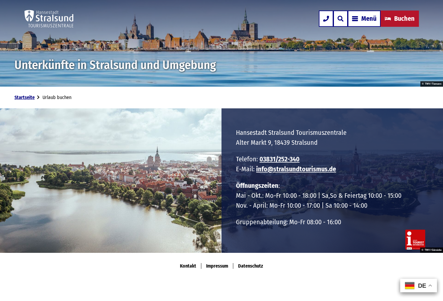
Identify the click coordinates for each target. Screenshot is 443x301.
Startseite (24, 97)
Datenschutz (250, 266)
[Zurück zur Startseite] (49, 19)
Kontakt (188, 266)
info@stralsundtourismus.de (296, 169)
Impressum (217, 266)
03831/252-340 (279, 159)
